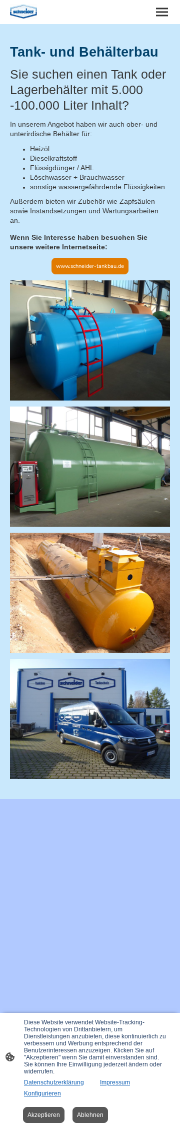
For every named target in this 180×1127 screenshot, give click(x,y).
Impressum (115, 1082)
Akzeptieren (44, 1114)
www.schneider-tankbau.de (90, 266)
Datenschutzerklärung (54, 1082)
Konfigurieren (42, 1093)
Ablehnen (90, 1114)
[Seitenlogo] (23, 11)
